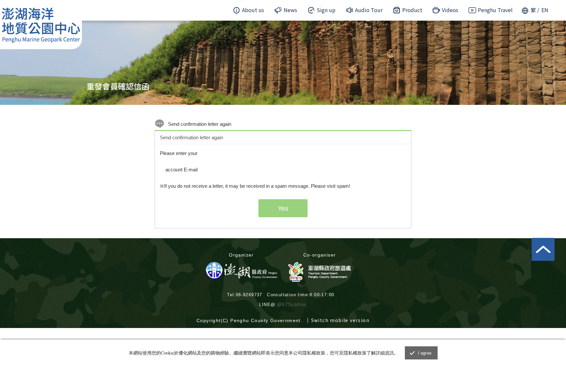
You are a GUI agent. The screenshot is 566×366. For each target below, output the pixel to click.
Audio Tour (369, 10)
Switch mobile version (340, 320)
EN (544, 10)
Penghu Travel (495, 10)
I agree (424, 353)
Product (412, 10)
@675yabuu (292, 304)
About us (253, 10)
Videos (450, 10)
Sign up (326, 10)
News (290, 10)
